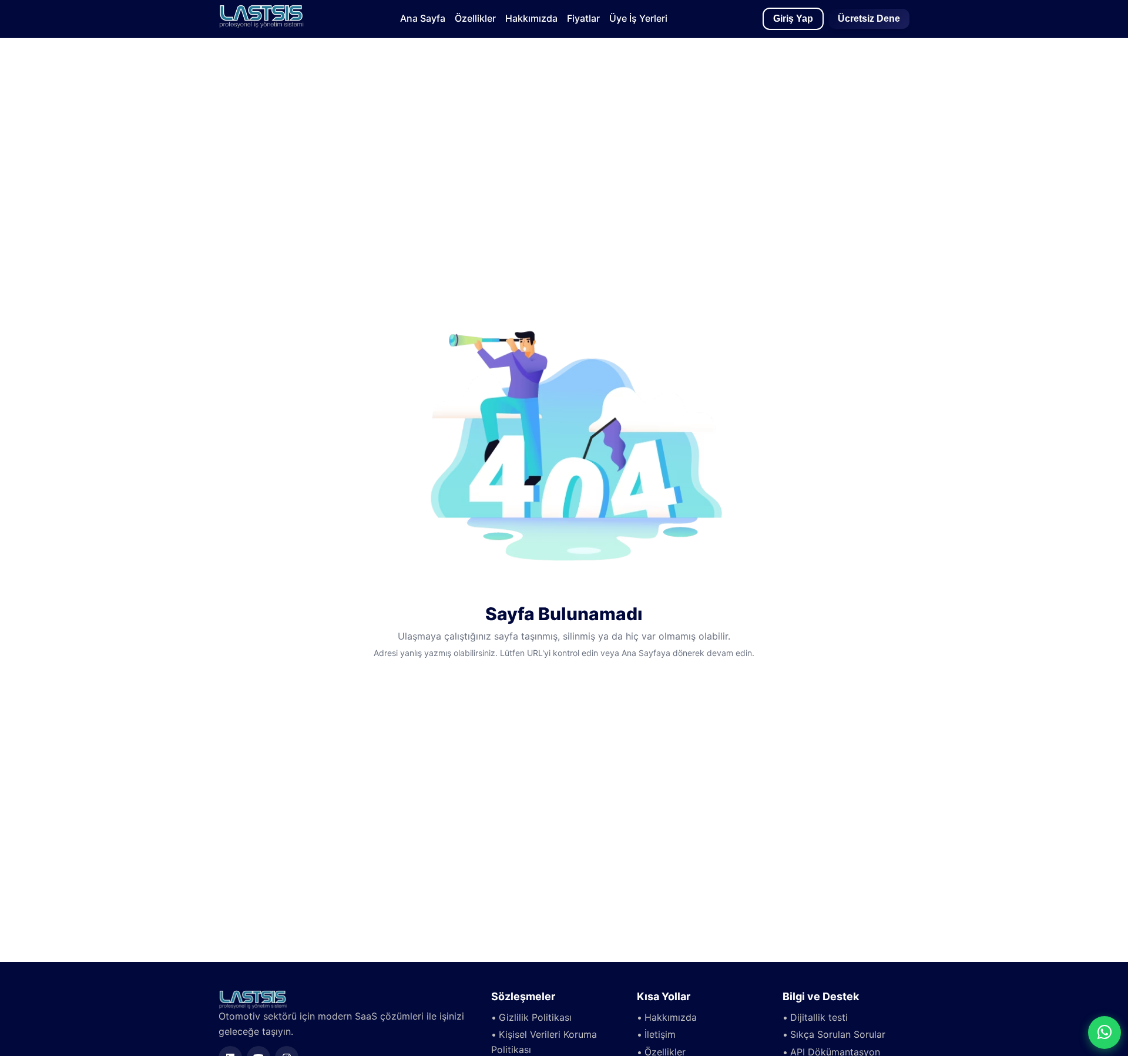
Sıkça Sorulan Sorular (837, 1034)
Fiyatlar (583, 18)
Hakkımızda (531, 18)
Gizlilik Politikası (535, 1017)
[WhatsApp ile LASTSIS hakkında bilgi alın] (1104, 1032)
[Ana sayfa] (261, 25)
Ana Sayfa (422, 18)
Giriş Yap (793, 18)
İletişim (660, 1034)
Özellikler (475, 18)
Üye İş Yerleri (638, 18)
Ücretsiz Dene (869, 18)
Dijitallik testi (819, 1017)
